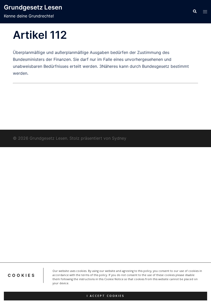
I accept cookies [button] (106, 296)
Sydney (119, 138)
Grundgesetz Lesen (33, 7)
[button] (194, 12)
